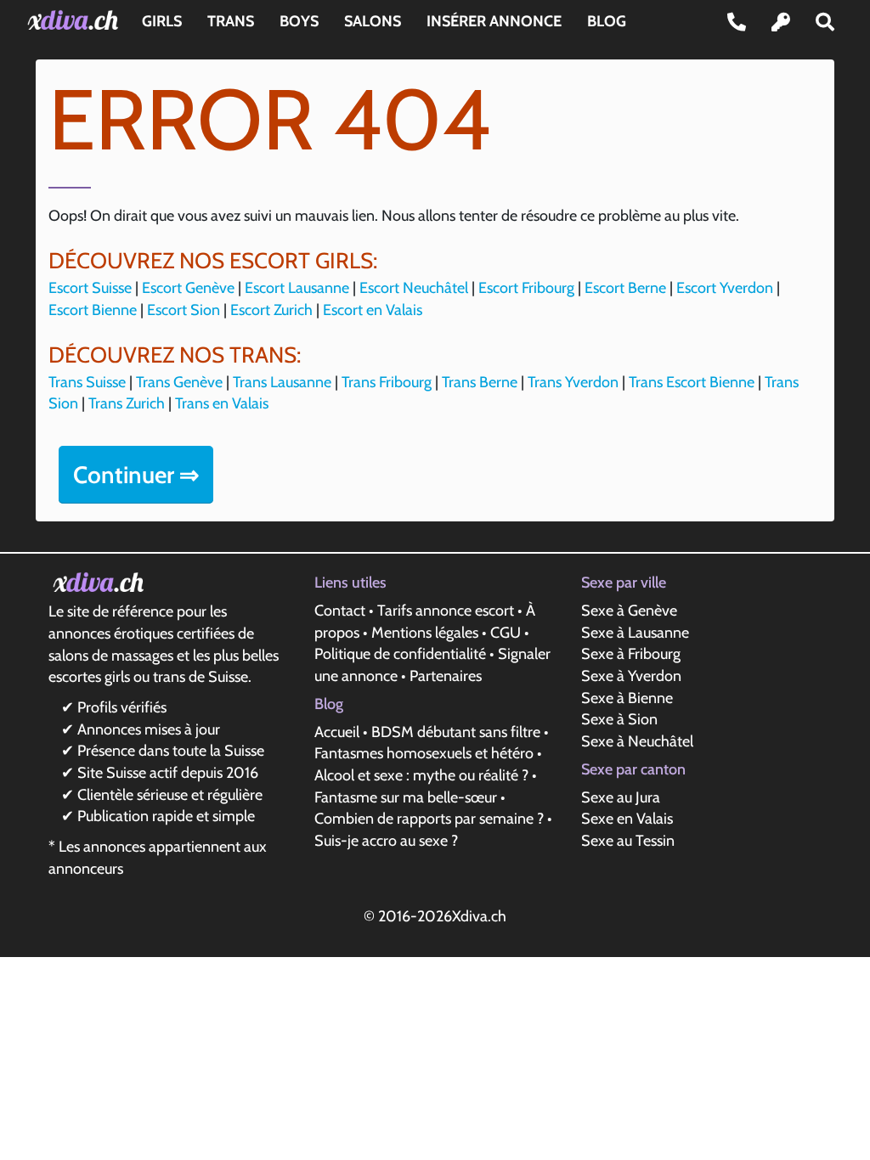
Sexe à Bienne (627, 698)
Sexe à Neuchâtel (637, 741)
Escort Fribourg (526, 288)
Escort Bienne (92, 310)
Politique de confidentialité (400, 654)
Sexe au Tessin (628, 840)
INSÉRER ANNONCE (494, 21)
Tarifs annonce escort (445, 610)
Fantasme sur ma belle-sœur (405, 797)
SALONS (372, 21)
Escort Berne (625, 288)
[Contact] (737, 22)
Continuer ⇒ (136, 474)
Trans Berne (479, 382)
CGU (505, 632)
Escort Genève (188, 288)
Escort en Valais (372, 310)
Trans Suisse (87, 382)
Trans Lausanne (282, 382)
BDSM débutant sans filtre (455, 732)
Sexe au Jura (620, 797)
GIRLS (162, 21)
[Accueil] (76, 19)
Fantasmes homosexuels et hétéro (424, 753)
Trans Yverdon (573, 382)
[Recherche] (825, 22)
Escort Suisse (90, 288)
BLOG (606, 21)
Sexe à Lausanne (635, 632)
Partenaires (446, 676)
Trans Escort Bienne (691, 382)
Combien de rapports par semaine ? (429, 818)
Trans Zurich (126, 403)
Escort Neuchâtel (413, 288)
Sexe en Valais (627, 818)
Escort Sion (183, 310)
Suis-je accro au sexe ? (386, 840)
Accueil (336, 732)
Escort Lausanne (297, 288)
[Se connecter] (781, 22)
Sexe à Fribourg (631, 654)
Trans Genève (179, 382)
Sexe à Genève (629, 610)
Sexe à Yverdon (631, 676)
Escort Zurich (271, 310)
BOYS (299, 21)
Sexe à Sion (619, 719)
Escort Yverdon (724, 288)
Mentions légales (424, 632)
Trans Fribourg (387, 382)
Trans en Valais (221, 403)
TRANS (230, 21)
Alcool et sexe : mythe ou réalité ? (421, 775)
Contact (339, 610)
